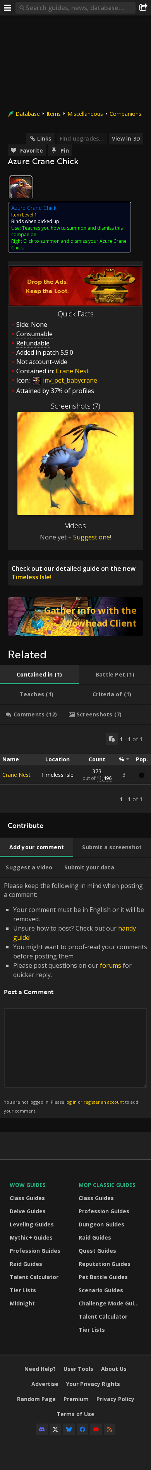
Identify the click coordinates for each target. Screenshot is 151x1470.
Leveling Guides (32, 1224)
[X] (55, 1429)
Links (44, 138)
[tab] (39, 674)
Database (27, 113)
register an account (104, 1102)
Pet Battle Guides (103, 1277)
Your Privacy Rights (93, 1384)
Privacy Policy (115, 1399)
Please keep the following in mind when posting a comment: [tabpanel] (75, 997)
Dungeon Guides (101, 1224)
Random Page (36, 1399)
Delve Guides (28, 1211)
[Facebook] (82, 1429)
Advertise (44, 1384)
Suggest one (91, 537)
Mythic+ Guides (31, 1237)
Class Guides (27, 1198)
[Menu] (7, 7)
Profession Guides (35, 1250)
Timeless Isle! (31, 577)
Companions (125, 113)
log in (71, 1102)
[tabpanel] (75, 769)
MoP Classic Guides (107, 1184)
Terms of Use (75, 1414)
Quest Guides (97, 1250)
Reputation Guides (104, 1263)
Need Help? (40, 1368)
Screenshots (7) (75, 405)
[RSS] (109, 1429)
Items (53, 113)
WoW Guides (28, 1184)
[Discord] (42, 1429)
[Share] (143, 7)
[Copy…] (112, 739)
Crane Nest (72, 371)
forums (110, 965)
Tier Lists (23, 1290)
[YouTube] (96, 1429)
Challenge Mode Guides (111, 1303)
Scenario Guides (101, 1290)
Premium (76, 1399)
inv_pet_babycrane (69, 380)
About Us (114, 1368)
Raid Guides (26, 1263)
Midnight (22, 1303)
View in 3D (126, 138)
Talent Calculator (34, 1277)
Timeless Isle (57, 774)
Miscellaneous (85, 113)
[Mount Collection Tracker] (75, 616)
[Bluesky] (69, 1429)
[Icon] (21, 187)
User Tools (78, 1368)
